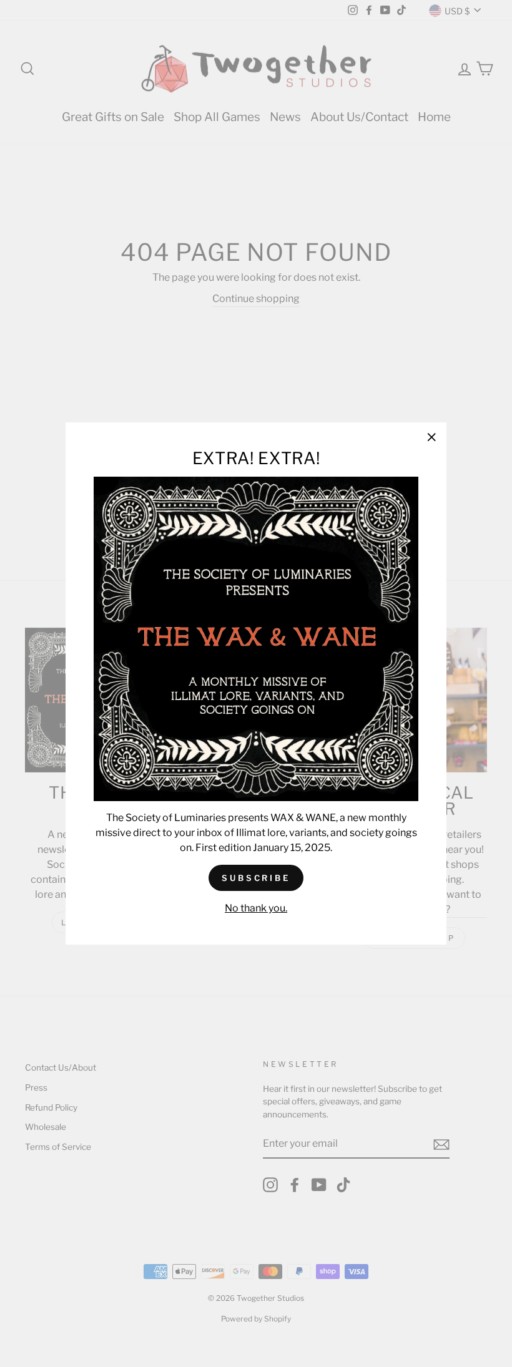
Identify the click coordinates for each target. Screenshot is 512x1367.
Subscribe (256, 878)
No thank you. (256, 908)
